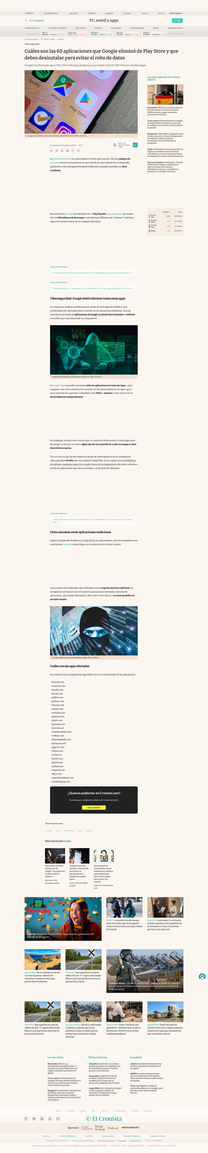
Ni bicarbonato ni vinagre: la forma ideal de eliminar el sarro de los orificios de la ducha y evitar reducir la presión (165, 124)
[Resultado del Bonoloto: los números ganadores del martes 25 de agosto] (63, 919)
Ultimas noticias (32, 28)
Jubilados (73, 13)
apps (58, 831)
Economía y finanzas (58, 28)
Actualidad (116, 28)
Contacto (46, 1136)
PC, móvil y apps (48, 39)
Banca (156, 28)
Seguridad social (51, 13)
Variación (166, 212)
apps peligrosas (114, 214)
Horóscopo (148, 1111)
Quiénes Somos (108, 1136)
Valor (180, 212)
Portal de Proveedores (132, 1136)
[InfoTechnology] (130, 1128)
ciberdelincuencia (62, 158)
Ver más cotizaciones (175, 34)
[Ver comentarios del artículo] (78, 150)
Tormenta (29, 13)
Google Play (59, 385)
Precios (104, 1111)
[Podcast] (113, 1128)
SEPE (93, 1111)
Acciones (127, 13)
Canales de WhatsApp (67, 1136)
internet (54, 162)
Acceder (177, 21)
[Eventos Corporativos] (87, 1128)
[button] (202, 976)
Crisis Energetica (119, 1111)
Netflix (161, 13)
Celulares (70, 1111)
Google (61, 39)
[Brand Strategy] (100, 1128)
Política (98, 28)
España (88, 831)
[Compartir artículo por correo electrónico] (73, 150)
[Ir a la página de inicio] (37, 20)
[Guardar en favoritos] (135, 145)
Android (67, 544)
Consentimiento (136, 1141)
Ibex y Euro (80, 28)
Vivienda (91, 13)
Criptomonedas (137, 28)
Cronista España (31, 39)
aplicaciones (68, 831)
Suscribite (89, 1136)
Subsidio (135, 1111)
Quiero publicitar (96, 808)
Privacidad (122, 1141)
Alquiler (109, 13)
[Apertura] (73, 1128)
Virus (80, 831)
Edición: (175, 13)
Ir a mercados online (32, 34)
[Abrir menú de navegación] (26, 20)
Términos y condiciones (106, 1141)
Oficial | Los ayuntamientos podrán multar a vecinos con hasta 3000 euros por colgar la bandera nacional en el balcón (164, 111)
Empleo (144, 13)
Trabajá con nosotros (158, 1136)
